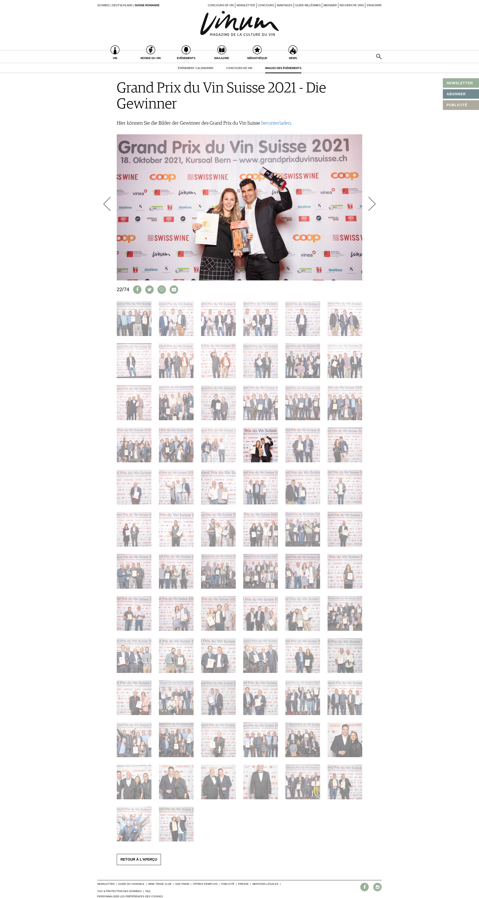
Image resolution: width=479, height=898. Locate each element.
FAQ (147, 891)
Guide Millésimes (308, 5)
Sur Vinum (182, 884)
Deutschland (122, 5)
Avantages (284, 5)
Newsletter (246, 5)
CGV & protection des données (119, 891)
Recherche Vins (352, 5)
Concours (266, 5)
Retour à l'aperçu (138, 859)
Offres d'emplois (205, 884)
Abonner (330, 5)
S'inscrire (374, 5)
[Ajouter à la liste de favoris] (161, 289)
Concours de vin (221, 5)
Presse (243, 884)
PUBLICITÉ (457, 105)
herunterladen (276, 123)
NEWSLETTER (460, 83)
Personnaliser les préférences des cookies (130, 896)
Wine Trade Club (159, 884)
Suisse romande (147, 5)
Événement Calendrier (195, 68)
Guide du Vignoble (131, 884)
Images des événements (283, 68)
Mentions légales (265, 884)
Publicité (228, 884)
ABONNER (456, 94)
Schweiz (103, 5)
